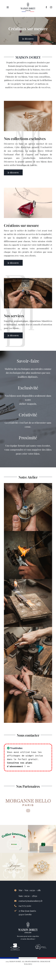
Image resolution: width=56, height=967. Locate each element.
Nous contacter (28, 735)
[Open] (14, 839)
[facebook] (46, 7)
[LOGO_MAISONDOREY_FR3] (28, 3)
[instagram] (51, 7)
